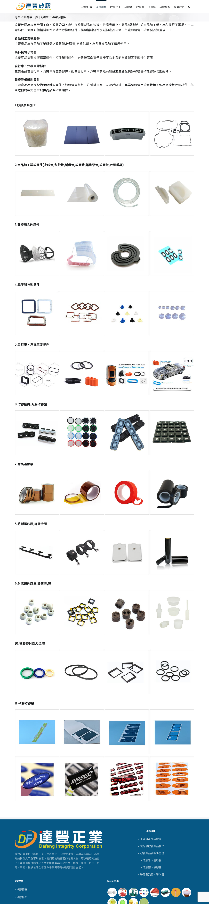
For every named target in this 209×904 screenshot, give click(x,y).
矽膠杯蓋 (22, 889)
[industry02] (104, 411)
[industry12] (104, 172)
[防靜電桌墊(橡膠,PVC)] (165, 892)
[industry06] (104, 650)
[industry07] (104, 351)
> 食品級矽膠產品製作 (150, 846)
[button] (189, 6)
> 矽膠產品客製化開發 (150, 853)
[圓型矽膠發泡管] (155, 892)
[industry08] (104, 232)
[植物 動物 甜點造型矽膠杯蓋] (187, 892)
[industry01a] (104, 292)
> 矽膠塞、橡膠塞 (150, 867)
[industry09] (104, 710)
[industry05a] (104, 591)
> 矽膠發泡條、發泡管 (150, 874)
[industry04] (104, 531)
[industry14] (104, 112)
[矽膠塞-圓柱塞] (112, 892)
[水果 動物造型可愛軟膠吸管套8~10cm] (176, 892)
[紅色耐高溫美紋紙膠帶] (123, 892)
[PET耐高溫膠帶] (133, 892)
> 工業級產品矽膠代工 (150, 839)
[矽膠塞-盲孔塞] (144, 892)
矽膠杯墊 (22, 897)
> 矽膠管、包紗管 (150, 860)
